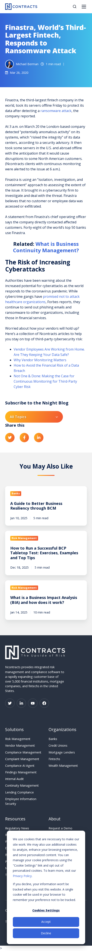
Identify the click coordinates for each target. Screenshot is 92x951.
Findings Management (21, 772)
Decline (46, 933)
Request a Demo (60, 828)
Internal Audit (14, 779)
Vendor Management (20, 745)
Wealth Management (63, 766)
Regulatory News (17, 828)
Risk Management (17, 739)
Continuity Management (22, 785)
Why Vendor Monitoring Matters (40, 360)
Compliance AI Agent (19, 766)
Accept (46, 922)
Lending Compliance (19, 792)
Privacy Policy (22, 876)
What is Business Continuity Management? (46, 247)
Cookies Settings (46, 910)
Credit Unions (58, 745)
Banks (53, 739)
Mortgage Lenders (62, 752)
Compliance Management (23, 752)
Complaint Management (22, 759)
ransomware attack (55, 110)
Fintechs (54, 759)
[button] (74, 6)
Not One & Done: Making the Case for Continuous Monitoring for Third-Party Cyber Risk (45, 381)
